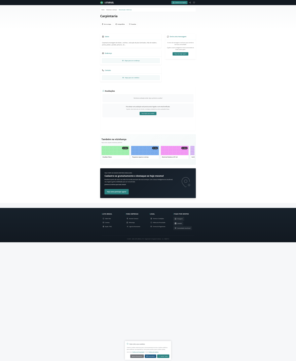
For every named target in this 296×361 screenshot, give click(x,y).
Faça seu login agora (180, 54)
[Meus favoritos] (194, 2)
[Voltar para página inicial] (107, 2)
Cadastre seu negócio (180, 2)
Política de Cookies (153, 352)
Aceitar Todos (164, 356)
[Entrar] (190, 2)
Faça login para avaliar (148, 113)
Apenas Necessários (137, 356)
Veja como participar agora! (116, 192)
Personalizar (151, 356)
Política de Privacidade (138, 352)
